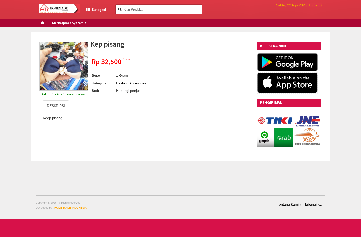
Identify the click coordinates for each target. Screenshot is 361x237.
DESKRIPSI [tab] (56, 106)
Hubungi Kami (314, 204)
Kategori (98, 10)
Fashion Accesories (131, 83)
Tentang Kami (288, 204)
